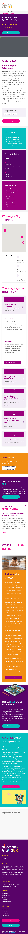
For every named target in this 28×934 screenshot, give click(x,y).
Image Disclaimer (6, 915)
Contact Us (5, 909)
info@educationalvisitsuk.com (9, 886)
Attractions (5, 893)
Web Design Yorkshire (10, 932)
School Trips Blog (6, 901)
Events (4, 897)
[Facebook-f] (3, 858)
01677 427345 (15, 884)
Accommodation (6, 895)
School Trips (10, 11)
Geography (7, 114)
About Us (4, 911)
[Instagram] (5, 858)
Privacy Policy (5, 913)
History (14, 114)
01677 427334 (6, 884)
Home (3, 11)
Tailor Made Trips (6, 899)
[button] (14, 305)
